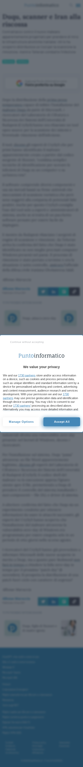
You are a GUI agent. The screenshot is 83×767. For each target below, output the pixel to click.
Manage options (21, 421)
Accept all (62, 421)
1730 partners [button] (27, 375)
